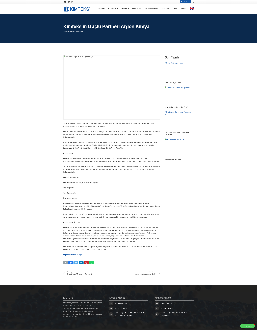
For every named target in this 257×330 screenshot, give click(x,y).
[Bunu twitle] (75, 262)
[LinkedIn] (72, 2)
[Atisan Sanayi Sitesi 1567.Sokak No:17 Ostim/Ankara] (158, 314)
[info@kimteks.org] (112, 303)
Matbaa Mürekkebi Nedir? (173, 159)
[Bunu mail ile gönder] (65, 262)
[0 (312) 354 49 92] (158, 308)
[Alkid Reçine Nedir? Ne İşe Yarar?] (179, 95)
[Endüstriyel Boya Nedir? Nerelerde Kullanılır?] (179, 120)
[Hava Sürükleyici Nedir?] (179, 71)
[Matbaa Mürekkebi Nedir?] (179, 148)
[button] (247, 326)
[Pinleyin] (86, 262)
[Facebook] (65, 2)
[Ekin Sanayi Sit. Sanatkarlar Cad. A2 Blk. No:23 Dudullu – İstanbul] (112, 314)
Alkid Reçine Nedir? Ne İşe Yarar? (176, 107)
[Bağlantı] (77, 8)
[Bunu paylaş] (70, 262)
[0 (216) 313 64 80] (112, 308)
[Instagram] (68, 2)
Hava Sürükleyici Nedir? (173, 83)
